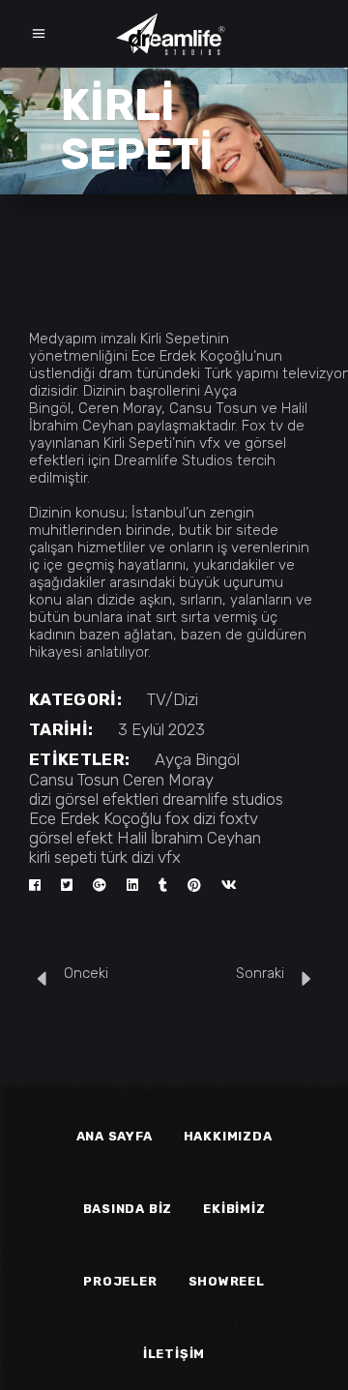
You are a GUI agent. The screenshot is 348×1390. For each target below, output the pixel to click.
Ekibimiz (234, 1208)
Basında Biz (128, 1208)
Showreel (226, 1281)
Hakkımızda (228, 1136)
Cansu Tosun (74, 779)
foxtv (238, 818)
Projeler (120, 1281)
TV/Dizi (172, 699)
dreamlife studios (222, 799)
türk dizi (127, 857)
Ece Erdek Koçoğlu (95, 818)
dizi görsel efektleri (94, 799)
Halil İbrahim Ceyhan (189, 837)
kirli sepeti (63, 857)
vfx (169, 857)
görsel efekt (71, 837)
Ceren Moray (168, 779)
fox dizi (190, 818)
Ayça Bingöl (197, 759)
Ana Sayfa (114, 1136)
